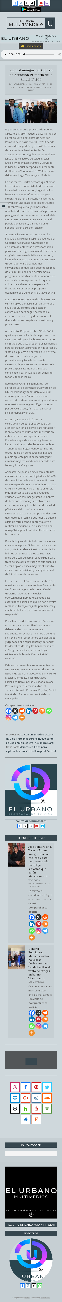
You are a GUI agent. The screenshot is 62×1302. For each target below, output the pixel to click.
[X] (15, 711)
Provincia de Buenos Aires (36, 87)
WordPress (45, 1297)
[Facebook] (9, 711)
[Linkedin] (29, 711)
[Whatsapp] (49, 711)
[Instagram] (9, 717)
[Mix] (42, 711)
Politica (15, 87)
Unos (27, 1297)
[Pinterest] (35, 711)
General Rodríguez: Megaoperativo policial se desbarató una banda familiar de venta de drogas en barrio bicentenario (39, 963)
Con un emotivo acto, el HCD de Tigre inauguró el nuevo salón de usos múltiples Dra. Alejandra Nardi (30, 738)
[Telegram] (15, 717)
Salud (31, 90)
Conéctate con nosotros (31, 821)
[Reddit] (22, 711)
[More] (22, 717)
